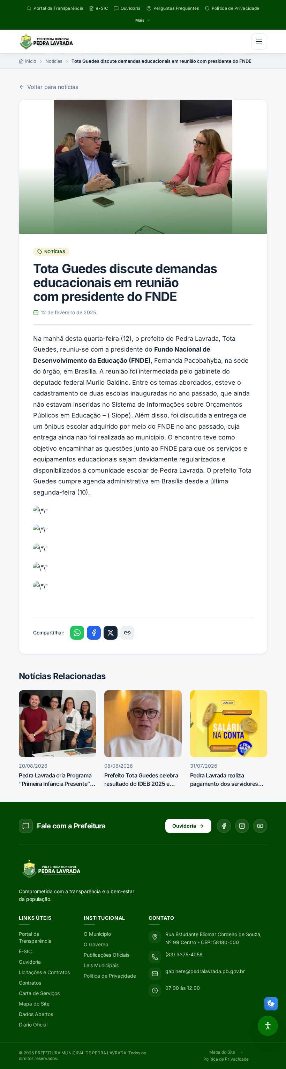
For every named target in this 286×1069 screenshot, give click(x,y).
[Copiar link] (127, 633)
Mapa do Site (34, 1004)
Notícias (53, 61)
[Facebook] (224, 826)
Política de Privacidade (110, 976)
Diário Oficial (33, 1024)
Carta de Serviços (39, 993)
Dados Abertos (36, 1014)
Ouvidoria (184, 826)
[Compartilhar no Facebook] (94, 633)
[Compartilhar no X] (111, 633)
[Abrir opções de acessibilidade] (268, 1026)
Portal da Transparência (35, 937)
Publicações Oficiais (106, 955)
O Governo (96, 944)
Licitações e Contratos (44, 972)
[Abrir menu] (259, 41)
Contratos (30, 983)
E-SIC (25, 951)
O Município (97, 934)
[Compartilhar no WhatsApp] (77, 633)
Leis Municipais (101, 965)
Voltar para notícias (52, 86)
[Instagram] (242, 826)
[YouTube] (260, 826)
